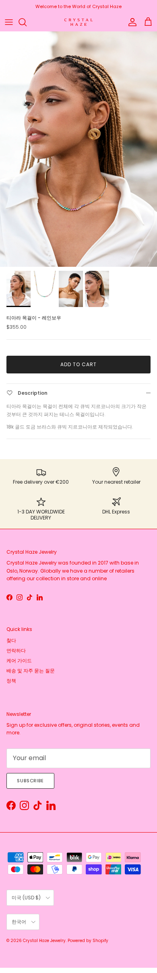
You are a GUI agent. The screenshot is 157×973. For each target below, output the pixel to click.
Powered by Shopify (88, 941)
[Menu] (9, 22)
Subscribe (30, 780)
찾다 (11, 640)
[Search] (26, 22)
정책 (11, 680)
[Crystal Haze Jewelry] (78, 22)
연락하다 (16, 650)
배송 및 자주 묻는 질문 (30, 670)
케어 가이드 (19, 660)
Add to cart (78, 364)
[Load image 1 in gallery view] (78, 149)
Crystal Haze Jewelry (44, 941)
